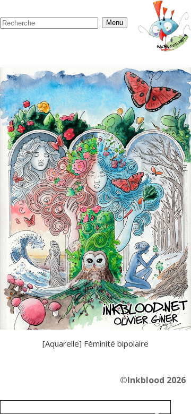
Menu (114, 23)
